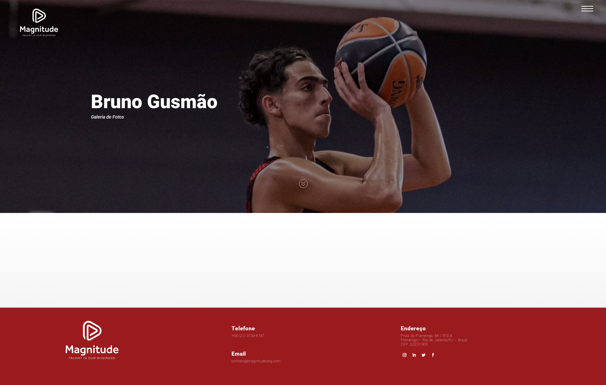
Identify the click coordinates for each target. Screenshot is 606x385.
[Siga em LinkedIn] (414, 355)
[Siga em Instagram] (404, 355)
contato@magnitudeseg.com (256, 361)
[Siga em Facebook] (433, 355)
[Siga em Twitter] (423, 355)
